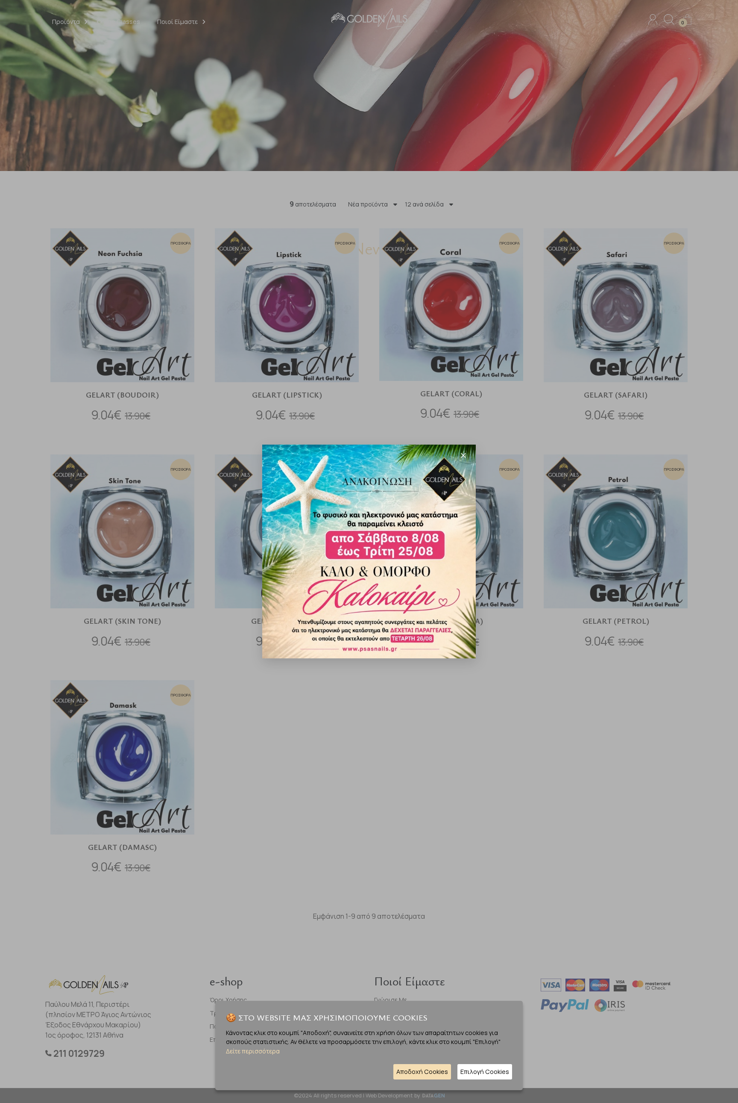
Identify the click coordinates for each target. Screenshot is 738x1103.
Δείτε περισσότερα (253, 1051)
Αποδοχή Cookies (422, 1072)
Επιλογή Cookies (484, 1072)
